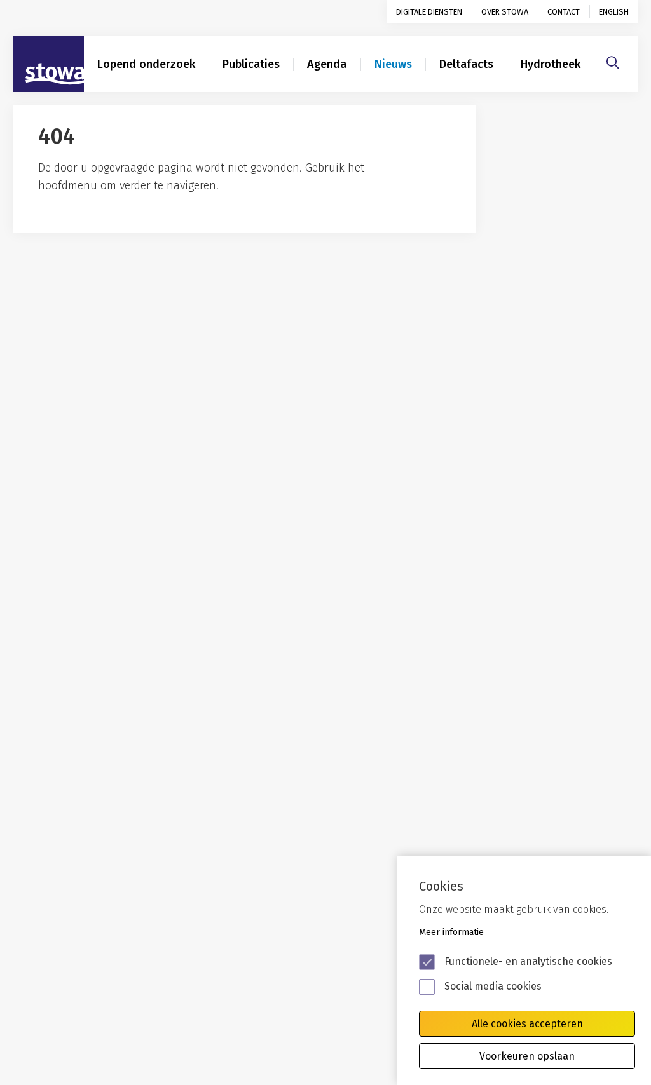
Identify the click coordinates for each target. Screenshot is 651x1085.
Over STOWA (504, 12)
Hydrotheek (550, 64)
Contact (563, 12)
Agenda (326, 64)
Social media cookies (493, 986)
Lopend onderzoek (146, 64)
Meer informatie (451, 932)
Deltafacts (466, 64)
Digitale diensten (429, 12)
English (614, 12)
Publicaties (251, 64)
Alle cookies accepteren (527, 1024)
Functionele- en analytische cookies (528, 961)
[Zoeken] (613, 61)
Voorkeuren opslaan (527, 1056)
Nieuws (393, 64)
